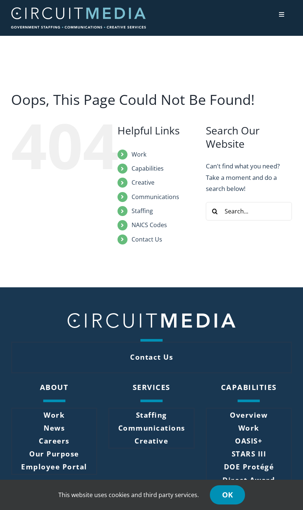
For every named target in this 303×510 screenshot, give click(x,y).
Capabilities (148, 168)
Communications (155, 197)
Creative (143, 182)
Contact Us (147, 239)
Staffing (142, 211)
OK (227, 495)
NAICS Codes (149, 225)
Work (139, 154)
